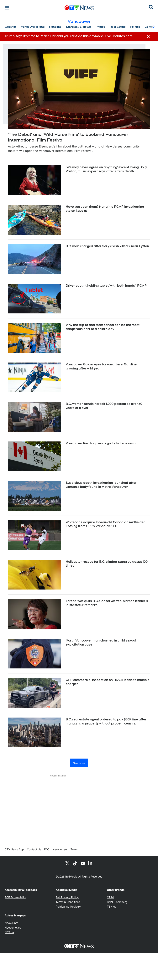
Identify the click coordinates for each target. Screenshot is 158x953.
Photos (100, 26)
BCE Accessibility (15, 897)
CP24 (110, 897)
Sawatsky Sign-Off (78, 26)
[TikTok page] (75, 863)
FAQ (46, 849)
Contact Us (34, 849)
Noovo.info (11, 923)
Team (74, 849)
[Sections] (7, 8)
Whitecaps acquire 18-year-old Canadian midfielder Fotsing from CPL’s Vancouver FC (105, 524)
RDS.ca (9, 932)
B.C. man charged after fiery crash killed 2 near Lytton (107, 246)
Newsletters (59, 849)
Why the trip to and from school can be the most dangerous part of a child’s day (103, 327)
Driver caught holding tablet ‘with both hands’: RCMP (106, 285)
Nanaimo (55, 26)
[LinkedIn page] (90, 863)
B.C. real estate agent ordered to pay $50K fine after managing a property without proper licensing (106, 721)
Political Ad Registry (68, 906)
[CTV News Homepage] (79, 7)
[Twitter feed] (67, 863)
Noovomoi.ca (13, 927)
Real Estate (118, 26)
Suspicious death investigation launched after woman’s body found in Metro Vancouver (101, 485)
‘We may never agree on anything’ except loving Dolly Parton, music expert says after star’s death (106, 169)
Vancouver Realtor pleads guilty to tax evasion (101, 443)
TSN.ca (111, 906)
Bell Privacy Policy (67, 897)
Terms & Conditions (68, 902)
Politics (135, 26)
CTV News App (14, 849)
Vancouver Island (33, 26)
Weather (10, 26)
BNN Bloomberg (117, 902)
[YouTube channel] (83, 863)
